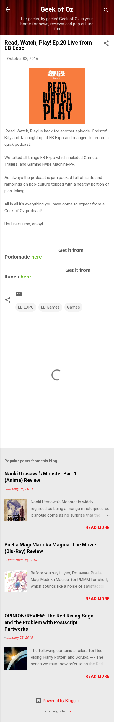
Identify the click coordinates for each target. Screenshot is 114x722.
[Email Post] (18, 296)
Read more (98, 527)
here (36, 257)
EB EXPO (26, 307)
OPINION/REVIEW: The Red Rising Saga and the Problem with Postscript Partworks (49, 622)
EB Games (50, 307)
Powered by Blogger (60, 700)
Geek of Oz (57, 9)
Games (73, 307)
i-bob (69, 711)
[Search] (106, 11)
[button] (106, 44)
